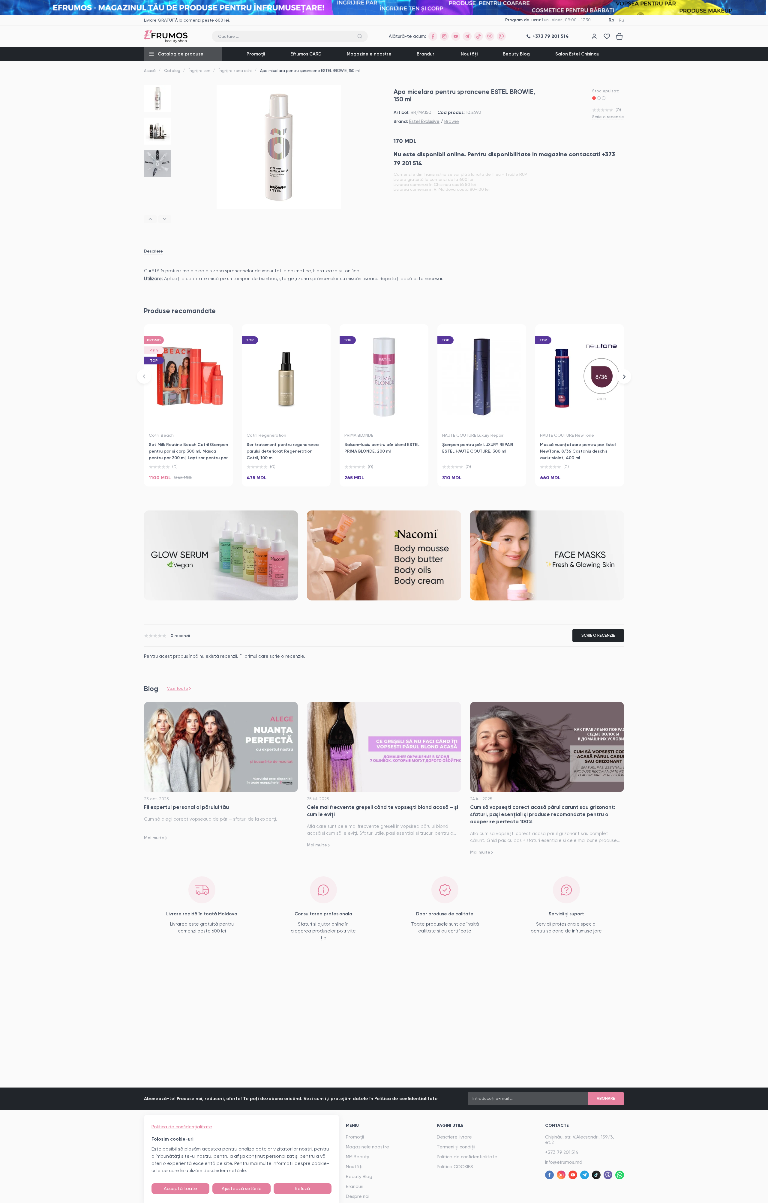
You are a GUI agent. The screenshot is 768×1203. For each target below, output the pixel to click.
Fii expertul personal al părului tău (186, 807)
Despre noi (357, 1196)
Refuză (302, 1188)
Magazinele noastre (369, 54)
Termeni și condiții (456, 1147)
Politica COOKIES (455, 1166)
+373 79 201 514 (561, 1152)
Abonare (606, 1098)
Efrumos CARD (306, 54)
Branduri (426, 54)
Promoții (256, 54)
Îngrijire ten (199, 70)
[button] (150, 219)
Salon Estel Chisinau (577, 54)
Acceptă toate (180, 1188)
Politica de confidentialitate (467, 1157)
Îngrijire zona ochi (235, 70)
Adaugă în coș (188, 474)
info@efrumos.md (563, 1162)
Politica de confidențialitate (182, 1127)
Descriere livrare (454, 1137)
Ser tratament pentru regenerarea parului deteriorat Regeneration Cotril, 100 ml (283, 451)
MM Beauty (357, 1157)
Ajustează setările (242, 1188)
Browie (451, 121)
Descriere (153, 251)
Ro (611, 19)
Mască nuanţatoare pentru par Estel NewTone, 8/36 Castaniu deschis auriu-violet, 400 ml (578, 451)
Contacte (557, 1125)
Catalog (172, 70)
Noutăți (469, 54)
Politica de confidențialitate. (406, 1098)
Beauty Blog (516, 54)
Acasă (150, 70)
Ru (621, 20)
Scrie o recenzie (608, 116)
